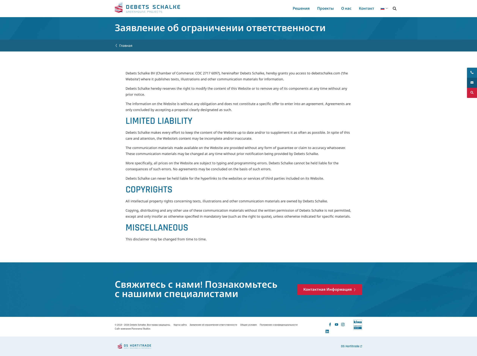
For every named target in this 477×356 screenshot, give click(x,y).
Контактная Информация (327, 289)
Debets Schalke (147, 8)
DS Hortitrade (350, 346)
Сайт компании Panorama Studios (132, 328)
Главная (125, 45)
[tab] (346, 8)
